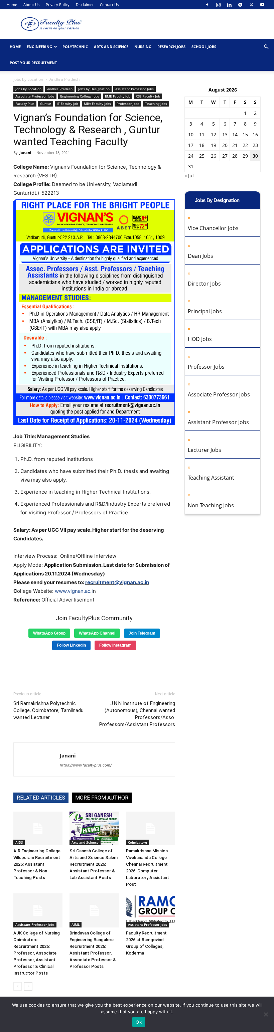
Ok (139, 1022)
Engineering (39, 46)
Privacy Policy (58, 4)
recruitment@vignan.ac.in (117, 582)
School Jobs (203, 46)
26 (213, 156)
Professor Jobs (128, 103)
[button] (266, 47)
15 (245, 134)
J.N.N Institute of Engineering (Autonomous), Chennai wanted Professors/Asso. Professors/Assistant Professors (137, 713)
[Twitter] (251, 4)
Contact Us (109, 4)
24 (190, 156)
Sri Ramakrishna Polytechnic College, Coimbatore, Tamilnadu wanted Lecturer (48, 710)
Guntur (45, 103)
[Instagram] (218, 4)
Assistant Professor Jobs (134, 89)
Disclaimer (85, 4)
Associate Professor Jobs (34, 96)
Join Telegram (142, 633)
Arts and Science (111, 46)
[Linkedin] (229, 4)
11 (201, 134)
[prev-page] (17, 986)
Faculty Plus (24, 103)
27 (225, 156)
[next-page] (28, 986)
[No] (265, 1014)
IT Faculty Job (67, 103)
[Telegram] (240, 4)
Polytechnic (75, 46)
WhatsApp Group (49, 633)
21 (235, 145)
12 (213, 134)
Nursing (142, 46)
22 (245, 145)
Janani (25, 152)
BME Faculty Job (117, 96)
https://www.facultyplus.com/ (86, 765)
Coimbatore (137, 842)
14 (235, 134)
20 (225, 145)
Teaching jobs (156, 103)
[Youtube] (262, 4)
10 (190, 134)
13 (225, 134)
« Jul (189, 175)
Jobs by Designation (94, 89)
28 (235, 156)
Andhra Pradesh (60, 89)
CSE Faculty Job (148, 96)
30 (255, 156)
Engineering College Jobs (79, 96)
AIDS (19, 842)
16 (255, 134)
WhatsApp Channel (97, 633)
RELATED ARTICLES (41, 798)
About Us (31, 4)
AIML (76, 924)
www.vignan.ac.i (74, 591)
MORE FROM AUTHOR (101, 798)
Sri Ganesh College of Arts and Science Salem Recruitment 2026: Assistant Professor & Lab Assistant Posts (94, 864)
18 (201, 145)
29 (245, 156)
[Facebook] (207, 4)
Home (12, 4)
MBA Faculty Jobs (97, 103)
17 (190, 145)
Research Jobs (171, 46)
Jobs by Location (28, 79)
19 (213, 145)
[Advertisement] (94, 668)
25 (201, 156)
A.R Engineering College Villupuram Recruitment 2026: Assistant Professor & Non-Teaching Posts (36, 864)
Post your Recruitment (33, 62)
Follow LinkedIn (71, 645)
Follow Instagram (115, 645)
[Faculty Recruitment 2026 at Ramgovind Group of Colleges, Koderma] (150, 910)
